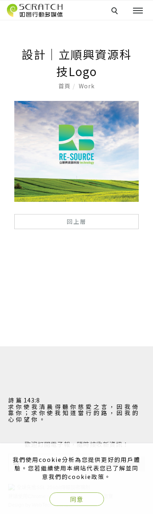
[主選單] (138, 11)
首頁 (64, 86)
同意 (76, 499)
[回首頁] (34, 10)
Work (87, 86)
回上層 (76, 221)
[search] (116, 12)
